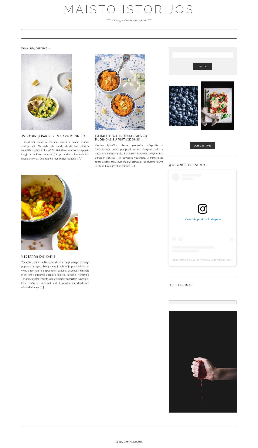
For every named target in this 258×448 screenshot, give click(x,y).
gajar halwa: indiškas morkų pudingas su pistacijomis (121, 137)
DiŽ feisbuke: (181, 285)
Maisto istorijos (129, 9)
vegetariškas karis (38, 256)
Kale (117, 441)
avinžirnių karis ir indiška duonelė (53, 136)
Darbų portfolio (202, 145)
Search (203, 66)
